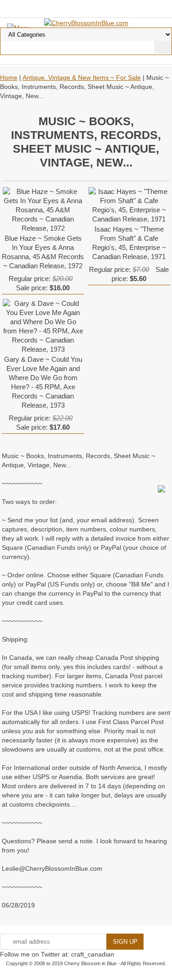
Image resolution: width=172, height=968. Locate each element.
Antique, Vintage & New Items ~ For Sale (81, 77)
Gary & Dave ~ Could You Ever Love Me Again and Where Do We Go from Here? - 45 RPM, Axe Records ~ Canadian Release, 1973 (43, 382)
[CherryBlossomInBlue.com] (86, 22)
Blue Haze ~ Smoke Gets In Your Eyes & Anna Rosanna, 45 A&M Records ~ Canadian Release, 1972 (43, 252)
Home (8, 77)
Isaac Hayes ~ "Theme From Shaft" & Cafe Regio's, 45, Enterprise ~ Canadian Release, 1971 (129, 242)
